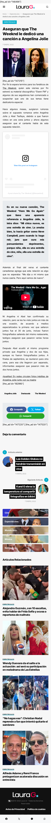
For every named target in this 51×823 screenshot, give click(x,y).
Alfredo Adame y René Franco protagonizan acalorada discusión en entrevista (25, 776)
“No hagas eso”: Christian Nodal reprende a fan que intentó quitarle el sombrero (25, 721)
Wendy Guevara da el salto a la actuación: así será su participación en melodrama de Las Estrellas (24, 666)
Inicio (5, 14)
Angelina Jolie (10, 393)
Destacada (25, 393)
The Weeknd (9, 88)
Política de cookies (36, 809)
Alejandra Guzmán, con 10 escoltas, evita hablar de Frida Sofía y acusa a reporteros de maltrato (25, 611)
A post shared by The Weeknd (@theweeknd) (25, 193)
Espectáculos (14, 14)
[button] (4, 7)
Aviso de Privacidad (15, 809)
